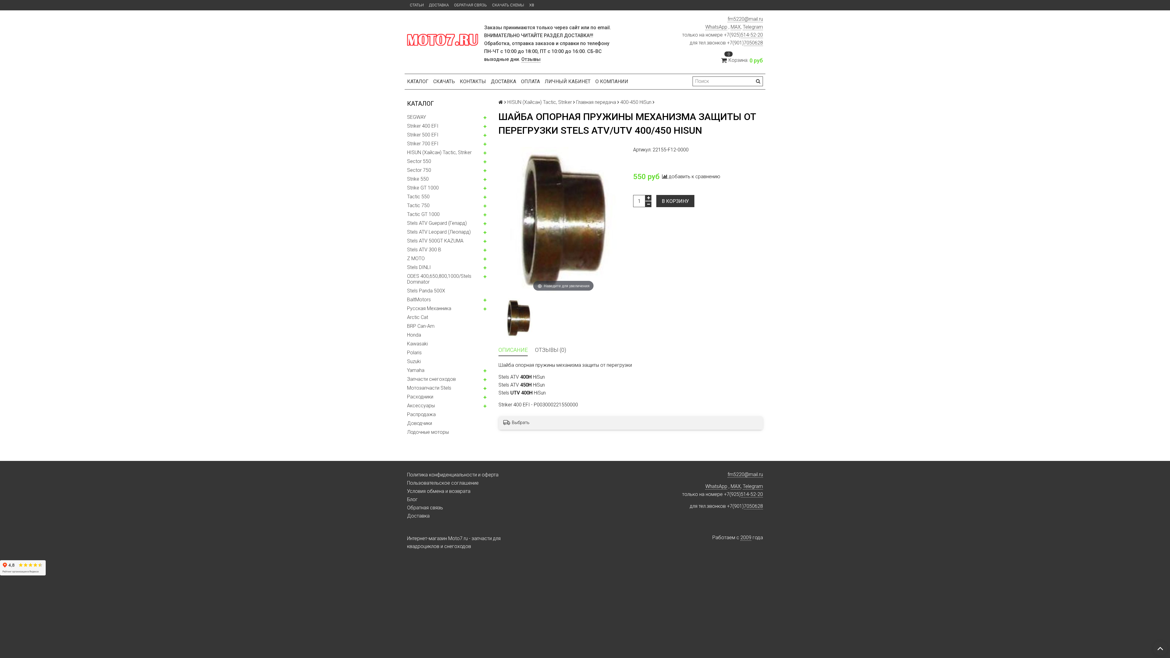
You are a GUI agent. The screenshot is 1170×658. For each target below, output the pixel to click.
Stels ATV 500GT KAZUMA (435, 241)
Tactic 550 (418, 197)
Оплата (530, 81)
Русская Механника (429, 308)
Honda (414, 335)
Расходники (420, 397)
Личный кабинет (567, 81)
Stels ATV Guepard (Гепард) (437, 223)
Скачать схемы (508, 5)
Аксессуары (421, 406)
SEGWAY (416, 117)
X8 (531, 5)
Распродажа (421, 414)
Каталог (417, 81)
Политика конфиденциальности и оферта (452, 475)
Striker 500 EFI (422, 135)
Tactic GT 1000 (423, 214)
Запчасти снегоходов (431, 379)
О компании (611, 81)
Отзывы (531, 59)
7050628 (753, 43)
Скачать (444, 81)
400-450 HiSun (635, 102)
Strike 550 (418, 179)
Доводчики (419, 423)
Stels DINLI (419, 267)
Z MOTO (416, 258)
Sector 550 (419, 161)
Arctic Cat (417, 317)
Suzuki (414, 361)
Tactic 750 (418, 205)
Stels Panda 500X (426, 291)
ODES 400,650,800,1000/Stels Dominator (439, 279)
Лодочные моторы (428, 432)
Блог (412, 499)
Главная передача (596, 102)
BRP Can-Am (420, 326)
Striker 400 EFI (422, 126)
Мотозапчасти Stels (429, 388)
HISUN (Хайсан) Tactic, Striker (439, 152)
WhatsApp (716, 27)
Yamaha (415, 370)
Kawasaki (417, 344)
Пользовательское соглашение (443, 483)
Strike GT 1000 (423, 188)
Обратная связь (470, 5)
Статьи (417, 5)
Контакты (473, 81)
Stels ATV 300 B (424, 250)
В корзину (675, 201)
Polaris (414, 353)
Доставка (439, 5)
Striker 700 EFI (422, 144)
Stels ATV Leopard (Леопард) (439, 232)
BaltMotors (419, 299)
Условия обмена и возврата (438, 491)
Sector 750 (419, 170)
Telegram (753, 27)
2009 (745, 537)
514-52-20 (752, 35)
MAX (736, 27)
